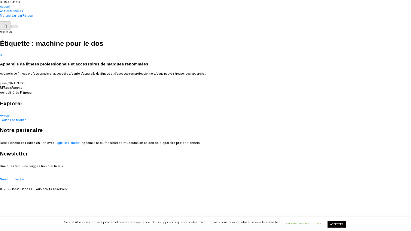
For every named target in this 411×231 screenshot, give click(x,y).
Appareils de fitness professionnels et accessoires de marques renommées (74, 64)
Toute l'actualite (13, 120)
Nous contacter (12, 179)
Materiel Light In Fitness (16, 15)
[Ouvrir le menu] (14, 26)
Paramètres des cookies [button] (303, 223)
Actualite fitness (11, 11)
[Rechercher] (5, 25)
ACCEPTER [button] (336, 224)
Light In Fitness (68, 143)
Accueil (5, 6)
